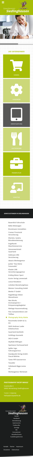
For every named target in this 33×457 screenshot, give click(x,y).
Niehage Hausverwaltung (17, 308)
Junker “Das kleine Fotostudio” (15, 265)
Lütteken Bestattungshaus (18, 285)
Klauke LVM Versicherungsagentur (16, 270)
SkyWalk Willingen (15, 342)
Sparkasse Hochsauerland (18, 345)
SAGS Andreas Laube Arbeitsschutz (16, 327)
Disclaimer (7, 450)
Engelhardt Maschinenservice (15, 245)
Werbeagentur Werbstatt (17, 372)
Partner (12, 446)
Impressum (19, 446)
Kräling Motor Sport (15, 275)
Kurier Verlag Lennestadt (17, 278)
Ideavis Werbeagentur (16, 261)
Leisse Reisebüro (14, 282)
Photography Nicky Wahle (18, 317)
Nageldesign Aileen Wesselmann (15, 296)
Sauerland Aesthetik (15, 332)
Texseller (11, 363)
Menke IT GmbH (14, 291)
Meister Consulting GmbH (18, 288)
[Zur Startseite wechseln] (16, 7)
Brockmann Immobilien (17, 229)
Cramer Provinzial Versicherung (15, 233)
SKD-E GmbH (13, 338)
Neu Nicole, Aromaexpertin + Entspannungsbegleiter (17, 302)
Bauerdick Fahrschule (16, 222)
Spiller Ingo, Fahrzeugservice (14, 349)
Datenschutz (15, 450)
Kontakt (6, 446)
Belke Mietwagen (14, 226)
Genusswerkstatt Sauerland (14, 250)
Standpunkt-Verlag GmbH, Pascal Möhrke (18, 355)
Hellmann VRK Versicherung (13, 256)
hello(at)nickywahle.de (12, 395)
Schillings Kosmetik (15, 335)
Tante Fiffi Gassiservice (17, 360)
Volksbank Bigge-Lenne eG (17, 367)
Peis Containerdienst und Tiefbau (17, 313)
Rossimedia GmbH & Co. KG (17, 322)
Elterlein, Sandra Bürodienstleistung (15, 239)
